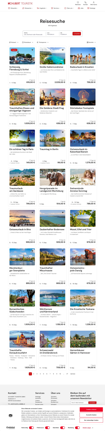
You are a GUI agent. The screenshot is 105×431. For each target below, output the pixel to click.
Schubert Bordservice (54, 401)
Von (51, 33)
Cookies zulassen (91, 409)
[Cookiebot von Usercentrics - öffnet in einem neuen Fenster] (10, 428)
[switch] (47, 427)
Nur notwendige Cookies (91, 420)
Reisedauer (27, 42)
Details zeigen (87, 427)
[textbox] (34, 34)
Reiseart (13, 42)
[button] (13, 8)
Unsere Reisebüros (38, 401)
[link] (80, 8)
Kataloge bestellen (38, 397)
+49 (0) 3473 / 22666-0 (17, 404)
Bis (64, 33)
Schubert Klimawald (54, 397)
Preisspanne (42, 42)
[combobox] (34, 34)
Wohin (34, 33)
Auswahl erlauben (91, 415)
